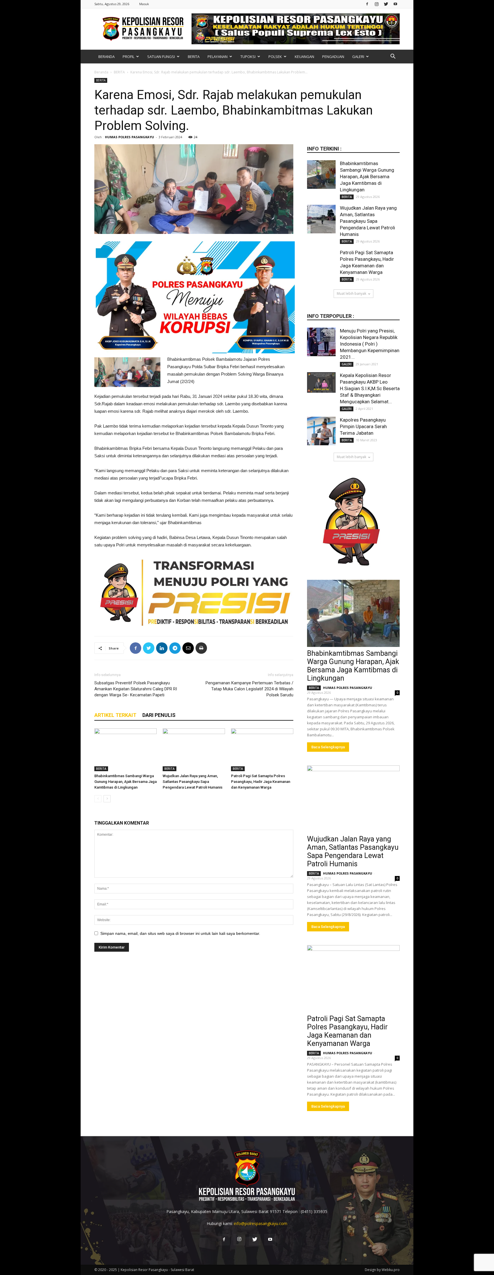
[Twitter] (386, 4)
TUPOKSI (248, 56)
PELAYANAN (218, 56)
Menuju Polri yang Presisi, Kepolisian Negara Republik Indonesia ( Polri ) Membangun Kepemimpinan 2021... (369, 344)
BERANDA (106, 56)
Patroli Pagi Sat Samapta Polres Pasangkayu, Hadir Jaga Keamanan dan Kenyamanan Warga (260, 781)
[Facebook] (367, 4)
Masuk (144, 4)
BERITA (194, 56)
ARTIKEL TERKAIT (115, 715)
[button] (393, 57)
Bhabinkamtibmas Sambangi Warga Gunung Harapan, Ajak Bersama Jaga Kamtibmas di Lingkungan (125, 781)
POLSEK (275, 56)
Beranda (101, 72)
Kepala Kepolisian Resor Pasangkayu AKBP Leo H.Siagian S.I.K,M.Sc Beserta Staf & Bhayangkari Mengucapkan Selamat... (370, 388)
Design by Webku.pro (382, 1269)
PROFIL (128, 56)
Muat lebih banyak (351, 293)
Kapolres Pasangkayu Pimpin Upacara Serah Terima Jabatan (363, 426)
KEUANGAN (304, 56)
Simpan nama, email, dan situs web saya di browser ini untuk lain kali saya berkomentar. (180, 933)
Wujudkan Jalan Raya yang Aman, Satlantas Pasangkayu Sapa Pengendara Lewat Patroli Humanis (192, 781)
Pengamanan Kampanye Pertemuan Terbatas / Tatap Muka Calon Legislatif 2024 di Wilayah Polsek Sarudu (249, 688)
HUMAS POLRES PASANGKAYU (129, 137)
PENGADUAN (333, 56)
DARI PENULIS (159, 715)
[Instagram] (376, 4)
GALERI (358, 56)
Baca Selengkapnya (328, 747)
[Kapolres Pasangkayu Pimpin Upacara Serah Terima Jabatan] (321, 431)
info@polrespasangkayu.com (260, 1223)
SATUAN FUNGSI (161, 56)
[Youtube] (395, 4)
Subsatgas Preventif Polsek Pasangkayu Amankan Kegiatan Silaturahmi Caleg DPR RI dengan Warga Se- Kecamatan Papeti (135, 688)
